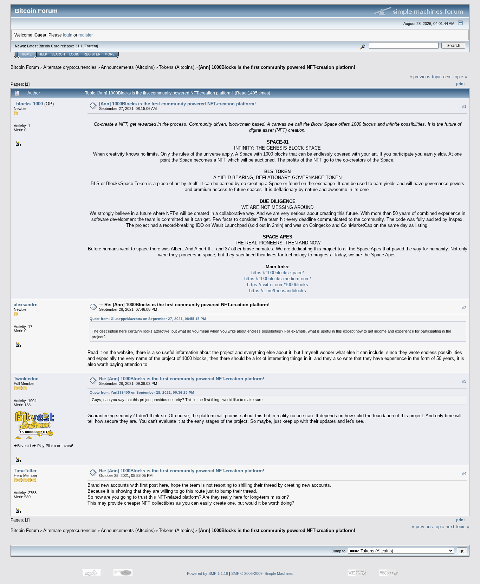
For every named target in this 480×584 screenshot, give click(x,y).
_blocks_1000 (28, 103)
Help (43, 54)
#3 (464, 381)
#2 (464, 308)
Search (58, 54)
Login (74, 54)
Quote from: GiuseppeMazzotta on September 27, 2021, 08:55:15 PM (148, 319)
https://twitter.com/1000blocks (277, 284)
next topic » (455, 76)
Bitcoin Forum (25, 67)
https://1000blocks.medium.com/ (277, 278)
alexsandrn (26, 304)
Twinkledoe (26, 378)
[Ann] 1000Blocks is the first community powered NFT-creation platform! (277, 67)
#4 (464, 473)
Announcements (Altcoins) (128, 67)
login (67, 35)
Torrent (91, 46)
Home (27, 54)
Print (460, 83)
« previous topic (425, 76)
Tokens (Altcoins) (176, 67)
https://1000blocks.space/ (277, 272)
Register (92, 54)
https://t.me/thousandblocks (277, 290)
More (110, 54)
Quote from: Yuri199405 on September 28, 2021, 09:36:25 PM (142, 392)
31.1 (79, 46)
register (85, 35)
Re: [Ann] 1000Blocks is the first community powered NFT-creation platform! (187, 304)
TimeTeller (25, 470)
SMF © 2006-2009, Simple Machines (262, 573)
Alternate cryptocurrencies (70, 67)
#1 (464, 106)
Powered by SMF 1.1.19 (207, 573)
